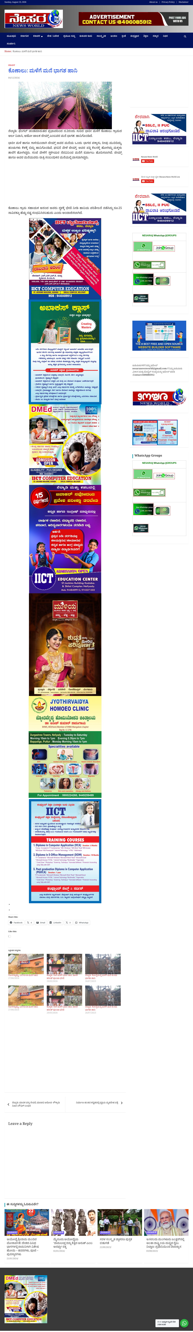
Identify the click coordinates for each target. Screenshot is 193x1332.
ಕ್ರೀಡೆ (124, 36)
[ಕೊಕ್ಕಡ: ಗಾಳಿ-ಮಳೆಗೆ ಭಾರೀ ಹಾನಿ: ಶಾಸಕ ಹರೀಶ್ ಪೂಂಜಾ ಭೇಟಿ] (64, 964)
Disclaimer (183, 2)
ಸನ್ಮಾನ (155, 36)
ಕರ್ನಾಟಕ (25, 36)
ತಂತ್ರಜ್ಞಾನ (134, 36)
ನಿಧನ (165, 36)
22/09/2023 (105, 1247)
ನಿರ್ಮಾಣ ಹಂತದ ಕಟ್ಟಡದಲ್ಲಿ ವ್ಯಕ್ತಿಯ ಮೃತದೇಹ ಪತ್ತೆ (97, 1103)
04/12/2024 (13, 78)
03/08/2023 (151, 1251)
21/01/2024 (12, 1259)
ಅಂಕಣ (114, 36)
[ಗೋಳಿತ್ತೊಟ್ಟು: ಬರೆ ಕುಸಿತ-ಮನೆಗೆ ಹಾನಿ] (26, 964)
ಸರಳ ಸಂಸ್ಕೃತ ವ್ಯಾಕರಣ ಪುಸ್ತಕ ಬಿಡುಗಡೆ (116, 1242)
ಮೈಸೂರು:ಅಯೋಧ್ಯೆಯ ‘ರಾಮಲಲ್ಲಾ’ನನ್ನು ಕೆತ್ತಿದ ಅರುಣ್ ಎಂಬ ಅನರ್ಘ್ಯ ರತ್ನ (72, 1244)
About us (153, 2)
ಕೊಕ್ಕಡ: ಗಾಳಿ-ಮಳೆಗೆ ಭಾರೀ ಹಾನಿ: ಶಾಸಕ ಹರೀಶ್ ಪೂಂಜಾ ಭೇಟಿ (62, 977)
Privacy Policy (168, 2)
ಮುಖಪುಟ (11, 36)
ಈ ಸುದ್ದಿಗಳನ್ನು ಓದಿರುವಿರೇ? (22, 1204)
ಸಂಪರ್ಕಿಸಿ (11, 44)
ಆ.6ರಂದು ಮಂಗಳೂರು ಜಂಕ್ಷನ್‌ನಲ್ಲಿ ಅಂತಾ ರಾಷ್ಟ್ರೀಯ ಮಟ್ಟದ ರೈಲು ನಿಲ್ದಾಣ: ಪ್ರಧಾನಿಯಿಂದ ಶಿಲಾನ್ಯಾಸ (165, 1244)
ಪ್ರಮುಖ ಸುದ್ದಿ (69, 36)
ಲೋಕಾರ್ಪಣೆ (12, 1232)
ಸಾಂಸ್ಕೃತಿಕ (101, 36)
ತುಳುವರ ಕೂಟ (85, 36)
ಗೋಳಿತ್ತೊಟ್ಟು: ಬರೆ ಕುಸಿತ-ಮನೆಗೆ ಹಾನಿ (23, 975)
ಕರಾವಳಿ (36, 36)
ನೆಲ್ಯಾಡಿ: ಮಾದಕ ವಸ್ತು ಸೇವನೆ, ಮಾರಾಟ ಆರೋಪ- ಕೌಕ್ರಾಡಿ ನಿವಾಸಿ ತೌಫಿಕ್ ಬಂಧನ (36, 1104)
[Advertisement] (65, 184)
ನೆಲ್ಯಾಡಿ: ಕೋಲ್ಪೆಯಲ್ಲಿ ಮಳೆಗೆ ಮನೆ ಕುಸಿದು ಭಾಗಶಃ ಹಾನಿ (101, 977)
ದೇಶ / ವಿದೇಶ (53, 36)
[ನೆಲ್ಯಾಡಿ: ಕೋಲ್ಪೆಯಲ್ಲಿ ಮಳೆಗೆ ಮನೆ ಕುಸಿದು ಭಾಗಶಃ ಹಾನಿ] (103, 964)
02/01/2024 (58, 1251)
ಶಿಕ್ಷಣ (145, 36)
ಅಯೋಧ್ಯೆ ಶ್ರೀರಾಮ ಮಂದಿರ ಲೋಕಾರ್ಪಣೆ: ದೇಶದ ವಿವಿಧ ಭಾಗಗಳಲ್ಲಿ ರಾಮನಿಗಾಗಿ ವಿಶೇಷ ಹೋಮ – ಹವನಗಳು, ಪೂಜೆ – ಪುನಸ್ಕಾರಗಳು (23, 1247)
